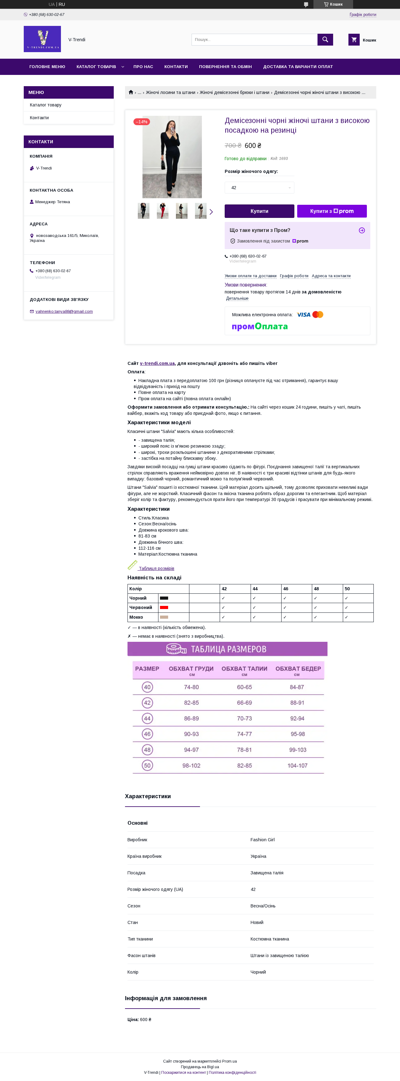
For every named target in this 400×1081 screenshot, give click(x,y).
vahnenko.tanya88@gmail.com (64, 311)
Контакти (176, 66)
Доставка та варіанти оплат (298, 66)
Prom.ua (229, 1061)
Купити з (321, 211)
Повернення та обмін (225, 66)
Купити (259, 211)
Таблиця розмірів (156, 568)
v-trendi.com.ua (157, 363)
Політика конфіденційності (232, 1072)
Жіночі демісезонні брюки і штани (234, 92)
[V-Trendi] (42, 50)
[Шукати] (325, 40)
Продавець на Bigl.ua (200, 1067)
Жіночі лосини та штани (170, 92)
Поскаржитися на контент (183, 1072)
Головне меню (47, 66)
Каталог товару (46, 104)
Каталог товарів (96, 66)
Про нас (143, 66)
